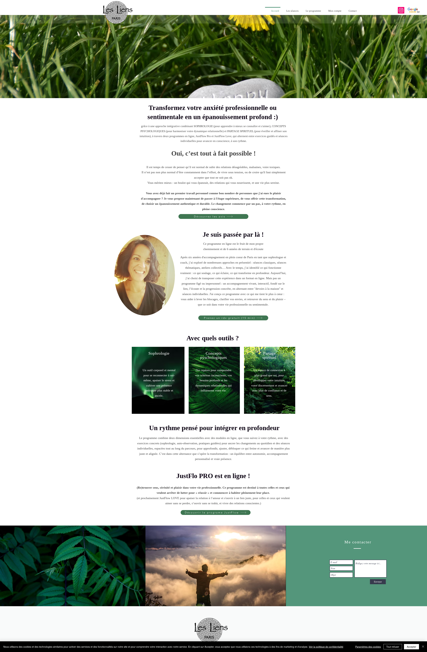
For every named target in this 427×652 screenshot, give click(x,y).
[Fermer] (423, 646)
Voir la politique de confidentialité (326, 646)
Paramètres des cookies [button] (368, 646)
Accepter (411, 646)
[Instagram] (401, 10)
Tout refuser (392, 646)
